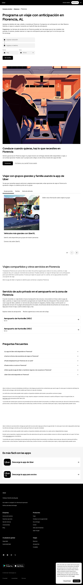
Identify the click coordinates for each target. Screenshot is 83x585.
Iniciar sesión (66, 2)
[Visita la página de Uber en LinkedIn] (4, 555)
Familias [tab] (17, 191)
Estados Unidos (7, 9)
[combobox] (6, 40)
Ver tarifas (8, 58)
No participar (67, 581)
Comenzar (8, 163)
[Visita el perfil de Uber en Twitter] (15, 555)
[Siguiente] (77, 253)
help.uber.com (6, 398)
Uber (3, 3)
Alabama (16, 9)
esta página (9, 436)
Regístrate (75, 2)
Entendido (76, 581)
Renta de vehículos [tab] (27, 191)
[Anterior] (72, 253)
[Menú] (80, 2)
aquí (73, 576)
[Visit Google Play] (8, 566)
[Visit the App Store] (19, 566)
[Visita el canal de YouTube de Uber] (7, 555)
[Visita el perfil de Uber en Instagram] (11, 555)
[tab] (35, 191)
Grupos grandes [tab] (8, 191)
